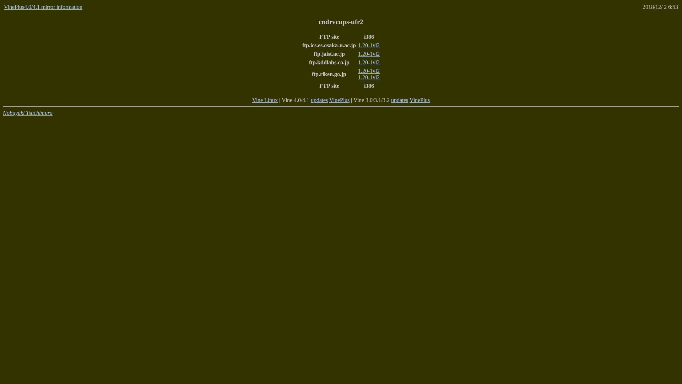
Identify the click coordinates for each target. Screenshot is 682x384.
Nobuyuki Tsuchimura (28, 113)
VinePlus (339, 100)
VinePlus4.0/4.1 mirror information (43, 7)
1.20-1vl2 (369, 45)
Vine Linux (265, 100)
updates (319, 100)
